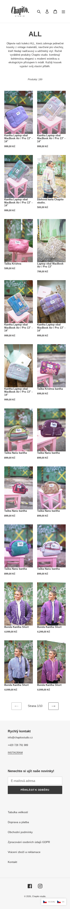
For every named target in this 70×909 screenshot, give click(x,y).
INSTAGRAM (15, 752)
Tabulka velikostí (18, 812)
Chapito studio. (39, 896)
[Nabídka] (63, 11)
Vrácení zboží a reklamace (24, 852)
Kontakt (12, 862)
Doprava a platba (18, 822)
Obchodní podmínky (20, 832)
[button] (53, 901)
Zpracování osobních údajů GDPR (29, 842)
